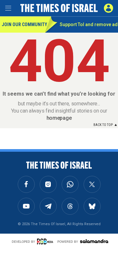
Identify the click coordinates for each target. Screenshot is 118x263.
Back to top (103, 125)
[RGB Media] (46, 241)
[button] (108, 8)
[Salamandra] (94, 241)
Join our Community (23, 24)
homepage (59, 118)
